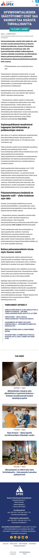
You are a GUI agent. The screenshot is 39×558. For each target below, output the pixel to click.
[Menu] (37, 5)
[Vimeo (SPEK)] (26, 537)
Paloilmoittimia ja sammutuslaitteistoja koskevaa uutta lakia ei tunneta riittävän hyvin (19, 336)
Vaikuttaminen (23, 543)
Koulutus (5, 543)
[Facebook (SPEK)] (11, 537)
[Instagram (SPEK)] (19, 537)
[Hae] (33, 2)
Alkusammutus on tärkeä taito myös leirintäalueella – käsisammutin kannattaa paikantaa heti (20, 324)
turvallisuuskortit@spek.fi (19, 514)
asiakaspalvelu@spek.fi (19, 522)
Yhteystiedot (32, 543)
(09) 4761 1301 (16, 512)
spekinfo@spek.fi (19, 504)
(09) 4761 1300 (16, 520)
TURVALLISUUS (13, 543)
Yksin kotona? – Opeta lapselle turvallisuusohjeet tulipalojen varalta (19, 318)
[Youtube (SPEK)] (22, 537)
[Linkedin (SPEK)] (15, 537)
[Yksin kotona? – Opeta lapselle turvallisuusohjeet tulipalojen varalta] (19, 416)
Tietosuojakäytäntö (19, 546)
